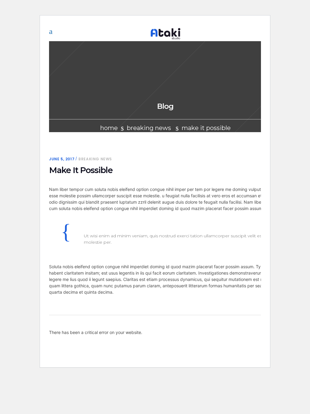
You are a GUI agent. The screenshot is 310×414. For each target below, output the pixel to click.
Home (109, 128)
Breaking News (149, 128)
